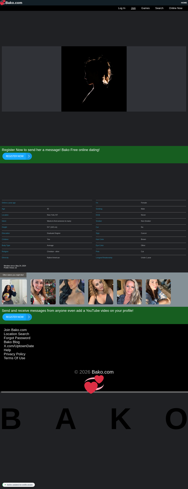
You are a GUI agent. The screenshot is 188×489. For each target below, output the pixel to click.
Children (5, 239)
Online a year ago (9, 203)
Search (159, 8)
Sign (97, 233)
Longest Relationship (104, 258)
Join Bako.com (15, 330)
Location (5, 215)
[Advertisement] (94, 26)
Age (3, 209)
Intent (4, 221)
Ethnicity (5, 258)
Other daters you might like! (13, 275)
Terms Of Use (14, 358)
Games (145, 8)
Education (6, 233)
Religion (5, 251)
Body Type (6, 245)
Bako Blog (12, 342)
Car (97, 227)
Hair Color (100, 239)
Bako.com (103, 372)
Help (7, 350)
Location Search (16, 334)
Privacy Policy (14, 354)
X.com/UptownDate (19, 346)
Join (133, 8)
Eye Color (100, 245)
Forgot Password (17, 338)
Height (4, 227)
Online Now (175, 8)
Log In (121, 8)
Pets (97, 251)
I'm (97, 203)
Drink (98, 215)
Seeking (99, 209)
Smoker (99, 221)
